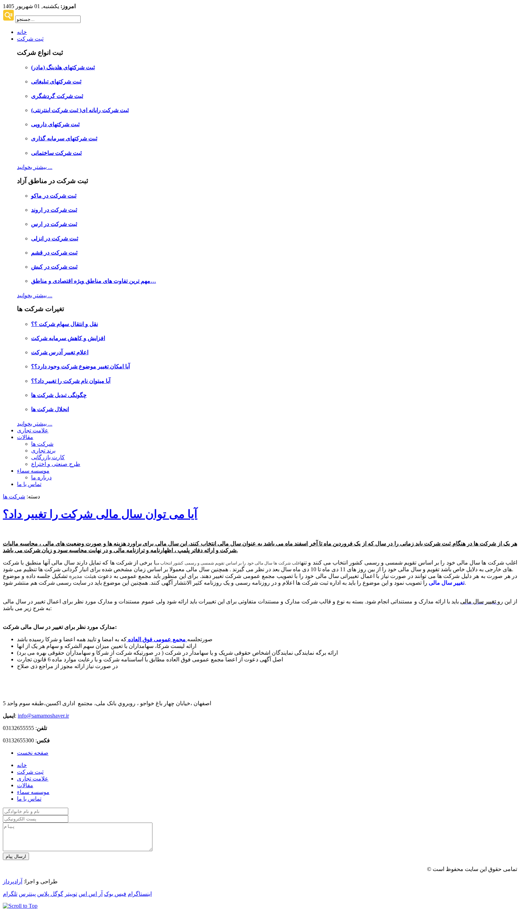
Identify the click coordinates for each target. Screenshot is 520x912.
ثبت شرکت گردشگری (57, 96)
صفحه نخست (32, 753)
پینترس (27, 894)
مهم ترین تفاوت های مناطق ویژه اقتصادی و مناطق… (93, 281)
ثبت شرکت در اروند (54, 210)
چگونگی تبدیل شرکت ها (59, 395)
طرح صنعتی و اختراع (55, 464)
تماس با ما (29, 484)
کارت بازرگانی (48, 457)
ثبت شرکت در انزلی (54, 238)
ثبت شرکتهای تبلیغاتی (56, 81)
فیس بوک (115, 894)
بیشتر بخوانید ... (34, 167)
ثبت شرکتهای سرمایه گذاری (64, 138)
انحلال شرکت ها (50, 409)
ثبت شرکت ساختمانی (56, 153)
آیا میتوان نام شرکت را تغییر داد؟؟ (70, 381)
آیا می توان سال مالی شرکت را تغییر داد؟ (100, 514)
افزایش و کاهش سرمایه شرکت (68, 338)
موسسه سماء (33, 471)
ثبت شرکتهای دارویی (55, 124)
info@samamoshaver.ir (43, 716)
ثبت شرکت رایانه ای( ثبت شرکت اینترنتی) (80, 110)
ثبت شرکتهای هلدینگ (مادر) (63, 67)
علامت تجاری (32, 430)
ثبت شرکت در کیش (54, 267)
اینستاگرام (140, 894)
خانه (22, 32)
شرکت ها (42, 444)
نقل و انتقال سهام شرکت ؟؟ (64, 324)
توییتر (71, 894)
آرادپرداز (12, 881)
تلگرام (10, 894)
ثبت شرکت (30, 39)
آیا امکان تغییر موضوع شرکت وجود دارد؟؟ (80, 366)
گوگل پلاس (50, 894)
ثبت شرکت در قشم (54, 253)
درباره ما (41, 477)
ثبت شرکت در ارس (54, 224)
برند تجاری (43, 451)
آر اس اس (91, 894)
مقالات (25, 437)
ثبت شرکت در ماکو (53, 196)
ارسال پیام (16, 856)
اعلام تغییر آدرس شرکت (59, 352)
